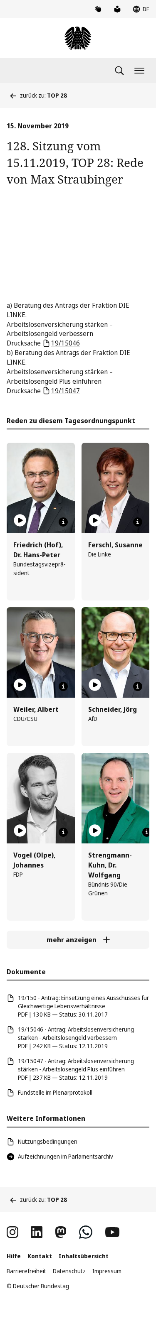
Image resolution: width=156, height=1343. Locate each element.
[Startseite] (77, 38)
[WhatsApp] (85, 1232)
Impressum (106, 1271)
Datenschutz (69, 1271)
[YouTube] (112, 1232)
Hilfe (14, 1256)
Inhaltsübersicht (84, 1256)
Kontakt (39, 1256)
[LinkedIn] (36, 1232)
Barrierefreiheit (26, 1271)
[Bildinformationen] (63, 522)
